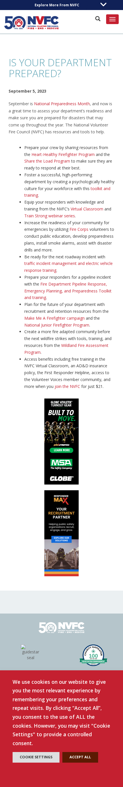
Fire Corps (79, 229)
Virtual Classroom (87, 209)
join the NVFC (67, 386)
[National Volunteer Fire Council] (31, 23)
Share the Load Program (47, 161)
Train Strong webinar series (49, 215)
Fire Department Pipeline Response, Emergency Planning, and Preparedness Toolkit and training (68, 290)
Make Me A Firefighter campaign (54, 318)
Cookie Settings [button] (36, 757)
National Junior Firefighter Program (56, 325)
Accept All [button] (80, 757)
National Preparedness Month (62, 103)
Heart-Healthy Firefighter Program (63, 154)
